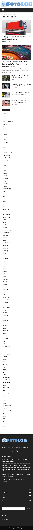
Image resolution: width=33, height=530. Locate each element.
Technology (6, 393)
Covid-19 (5, 186)
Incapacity (5, 284)
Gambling (5, 250)
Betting (5, 137)
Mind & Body (6, 307)
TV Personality (7, 405)
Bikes (4, 139)
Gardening (5, 258)
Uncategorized (7, 411)
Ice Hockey (6, 281)
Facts (4, 219)
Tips (4, 398)
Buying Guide (6, 157)
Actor (4, 116)
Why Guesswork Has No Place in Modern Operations (15, 465)
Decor (4, 199)
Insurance (5, 289)
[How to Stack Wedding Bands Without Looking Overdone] (6, 103)
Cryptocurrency (7, 188)
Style (4, 390)
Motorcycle (6, 315)
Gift (4, 261)
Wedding (5, 421)
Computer (5, 181)
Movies (5, 318)
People (5, 341)
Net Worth (5, 331)
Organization (6, 336)
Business (5, 150)
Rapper (5, 351)
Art (3, 126)
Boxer (4, 147)
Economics (6, 209)
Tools (4, 400)
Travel (4, 403)
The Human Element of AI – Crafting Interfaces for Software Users (15, 470)
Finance (5, 238)
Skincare (5, 372)
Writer (4, 426)
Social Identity (6, 377)
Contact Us (5, 519)
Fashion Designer (7, 230)
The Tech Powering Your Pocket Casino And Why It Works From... (14, 63)
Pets (4, 343)
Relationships (6, 354)
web (4, 418)
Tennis (4, 395)
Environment (6, 217)
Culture (5, 191)
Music (4, 323)
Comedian (5, 176)
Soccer (4, 374)
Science (5, 359)
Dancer (5, 196)
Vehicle (5, 413)
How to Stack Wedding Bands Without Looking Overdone (14, 480)
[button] (3, 10)
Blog (4, 145)
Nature (5, 328)
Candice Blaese (5, 66)
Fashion (5, 227)
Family (4, 222)
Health (4, 269)
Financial (5, 240)
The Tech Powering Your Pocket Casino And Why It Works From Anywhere (15, 460)
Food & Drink (6, 243)
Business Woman (7, 152)
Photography (6, 346)
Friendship (5, 245)
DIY (4, 204)
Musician (5, 325)
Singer (4, 367)
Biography (5, 142)
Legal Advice (6, 297)
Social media (6, 382)
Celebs (4, 170)
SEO (4, 362)
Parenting (5, 338)
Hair (4, 266)
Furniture (5, 248)
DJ (3, 207)
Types (4, 408)
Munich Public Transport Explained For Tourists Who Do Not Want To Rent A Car (16, 475)
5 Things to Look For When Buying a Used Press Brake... (16, 38)
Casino (4, 165)
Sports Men (6, 387)
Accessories (6, 114)
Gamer (4, 253)
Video (4, 416)
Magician (5, 302)
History (5, 271)
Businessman (6, 155)
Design (5, 201)
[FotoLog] (16, 4)
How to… (5, 279)
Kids (4, 292)
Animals (5, 124)
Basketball (5, 132)
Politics (5, 349)
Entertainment (6, 214)
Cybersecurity (6, 194)
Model (4, 310)
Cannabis (5, 160)
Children (5, 173)
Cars (4, 163)
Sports (4, 385)
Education (5, 212)
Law (4, 294)
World (4, 424)
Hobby (4, 274)
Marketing (5, 305)
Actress (5, 119)
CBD (4, 168)
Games (5, 256)
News (4, 333)
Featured (5, 235)
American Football (8, 121)
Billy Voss (4, 41)
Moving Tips (6, 320)
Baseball (5, 129)
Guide (4, 263)
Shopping (5, 364)
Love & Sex (6, 300)
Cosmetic (5, 183)
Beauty (5, 134)
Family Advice (6, 225)
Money (5, 312)
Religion (5, 356)
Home (3, 14)
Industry (5, 287)
